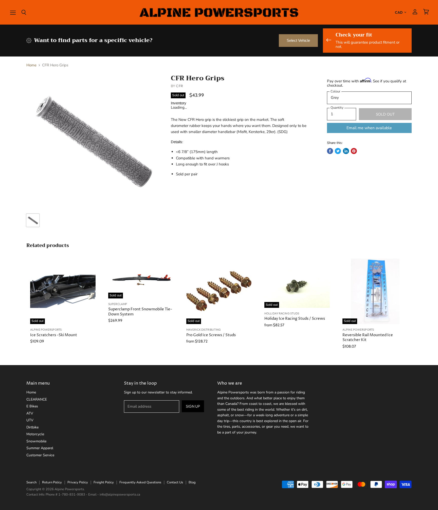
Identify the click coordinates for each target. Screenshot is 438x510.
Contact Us (175, 482)
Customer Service (40, 455)
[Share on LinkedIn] (346, 151)
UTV (29, 420)
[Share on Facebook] (330, 151)
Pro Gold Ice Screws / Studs (211, 335)
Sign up (193, 406)
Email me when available (369, 128)
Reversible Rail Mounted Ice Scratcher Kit (367, 337)
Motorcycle (35, 434)
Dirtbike (32, 427)
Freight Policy (104, 482)
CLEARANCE (36, 399)
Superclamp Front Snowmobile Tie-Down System (140, 312)
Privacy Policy (77, 482)
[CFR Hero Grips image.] (93, 141)
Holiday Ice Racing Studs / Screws (294, 318)
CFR (179, 86)
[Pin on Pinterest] (354, 151)
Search (31, 482)
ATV (29, 413)
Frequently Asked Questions (140, 482)
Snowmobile (36, 441)
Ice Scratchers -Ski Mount (53, 335)
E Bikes (32, 406)
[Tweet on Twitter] (338, 151)
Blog (192, 482)
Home (31, 65)
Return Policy (52, 482)
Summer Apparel (39, 448)
